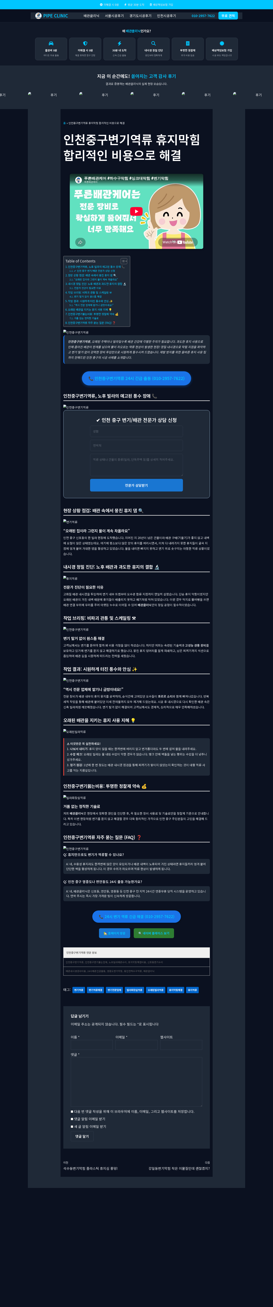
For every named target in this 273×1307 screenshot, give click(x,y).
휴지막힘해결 (175, 990)
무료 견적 (228, 15)
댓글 (75, 1054)
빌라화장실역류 (134, 990)
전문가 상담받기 (136, 485)
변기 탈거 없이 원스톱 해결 (88, 296)
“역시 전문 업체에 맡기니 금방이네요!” (93, 305)
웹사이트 (166, 1037)
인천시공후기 (166, 15)
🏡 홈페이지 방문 (115, 933)
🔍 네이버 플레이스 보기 (153, 933)
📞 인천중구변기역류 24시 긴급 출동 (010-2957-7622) (136, 378)
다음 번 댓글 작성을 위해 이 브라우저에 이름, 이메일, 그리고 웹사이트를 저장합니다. (134, 1111)
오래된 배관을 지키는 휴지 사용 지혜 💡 (90, 309)
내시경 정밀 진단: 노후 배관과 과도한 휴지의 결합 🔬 (97, 284)
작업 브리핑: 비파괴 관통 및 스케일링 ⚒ (90, 292)
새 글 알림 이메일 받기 (90, 1126)
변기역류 (78, 990)
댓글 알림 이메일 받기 (89, 1118)
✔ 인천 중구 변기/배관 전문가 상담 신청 (94, 270)
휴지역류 (192, 990)
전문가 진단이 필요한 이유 (87, 288)
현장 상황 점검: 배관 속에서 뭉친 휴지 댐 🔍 (92, 275)
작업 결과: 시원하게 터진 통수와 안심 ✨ (90, 301)
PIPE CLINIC (55, 15)
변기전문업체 (114, 990)
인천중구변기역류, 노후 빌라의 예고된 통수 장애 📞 (96, 267)
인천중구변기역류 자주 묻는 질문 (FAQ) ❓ (92, 323)
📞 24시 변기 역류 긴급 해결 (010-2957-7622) (136, 916)
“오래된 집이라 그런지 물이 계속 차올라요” (96, 279)
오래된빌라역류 (155, 990)
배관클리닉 (91, 15)
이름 (75, 1037)
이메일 (121, 1037)
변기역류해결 (95, 990)
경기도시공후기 (140, 15)
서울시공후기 (114, 15)
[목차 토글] (122, 261)
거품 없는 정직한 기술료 (86, 318)
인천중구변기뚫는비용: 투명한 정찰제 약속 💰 (93, 314)
